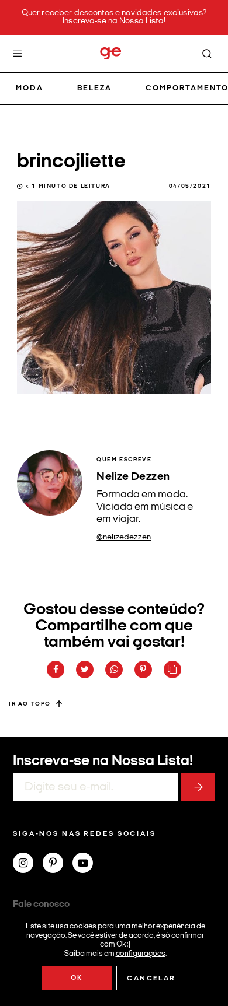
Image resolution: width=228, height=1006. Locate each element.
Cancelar (151, 978)
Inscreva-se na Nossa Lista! (114, 21)
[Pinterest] (57, 864)
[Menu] (17, 53)
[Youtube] (87, 864)
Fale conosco (41, 904)
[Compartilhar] (55, 669)
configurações (140, 953)
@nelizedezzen (123, 537)
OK (77, 978)
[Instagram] (28, 864)
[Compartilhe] (172, 669)
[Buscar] (207, 53)
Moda (29, 88)
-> (198, 787)
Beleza (94, 88)
